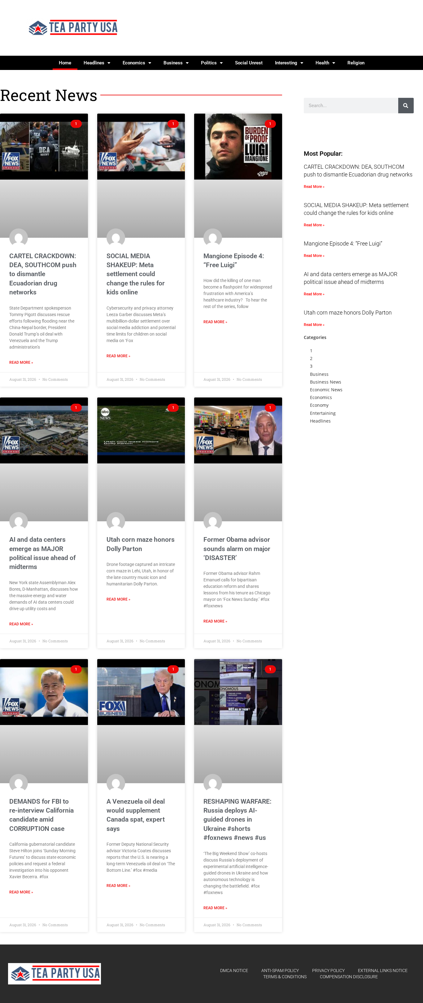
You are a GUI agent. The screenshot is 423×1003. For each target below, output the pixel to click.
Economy (319, 405)
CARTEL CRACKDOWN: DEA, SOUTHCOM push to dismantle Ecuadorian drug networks (42, 274)
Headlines (94, 63)
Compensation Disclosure (349, 976)
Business (173, 63)
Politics (209, 63)
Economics (134, 63)
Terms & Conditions (285, 976)
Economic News (326, 390)
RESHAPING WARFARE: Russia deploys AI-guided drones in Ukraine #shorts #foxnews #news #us (237, 820)
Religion (355, 63)
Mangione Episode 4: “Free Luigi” (343, 243)
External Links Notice (383, 970)
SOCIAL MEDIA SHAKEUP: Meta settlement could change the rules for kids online (136, 274)
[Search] (406, 105)
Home (65, 63)
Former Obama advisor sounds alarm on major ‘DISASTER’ (236, 549)
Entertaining (323, 413)
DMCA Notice (234, 970)
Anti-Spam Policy (280, 970)
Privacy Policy (328, 970)
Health (322, 63)
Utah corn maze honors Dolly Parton (348, 312)
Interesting (286, 63)
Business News (325, 382)
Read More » (21, 362)
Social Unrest (249, 63)
